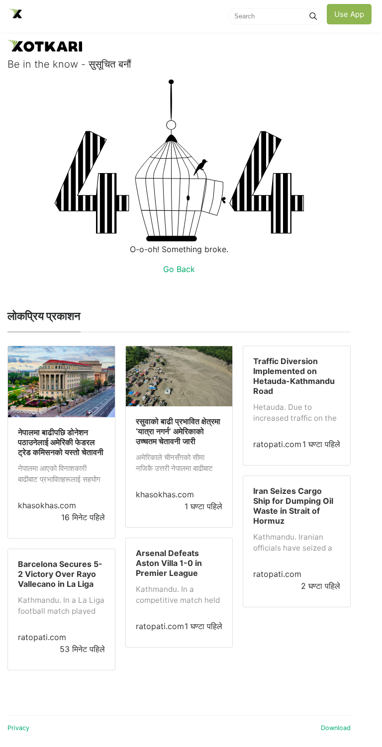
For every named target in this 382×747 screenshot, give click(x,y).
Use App (349, 14)
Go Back (179, 269)
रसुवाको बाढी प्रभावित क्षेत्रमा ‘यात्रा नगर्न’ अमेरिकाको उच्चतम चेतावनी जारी (178, 431)
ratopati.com (42, 637)
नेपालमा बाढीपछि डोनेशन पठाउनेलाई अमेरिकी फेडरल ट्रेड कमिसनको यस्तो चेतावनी (60, 442)
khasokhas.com (47, 505)
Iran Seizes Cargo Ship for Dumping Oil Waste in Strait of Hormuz (293, 506)
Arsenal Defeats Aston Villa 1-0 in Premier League (169, 563)
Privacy (18, 728)
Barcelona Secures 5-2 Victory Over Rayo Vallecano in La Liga (60, 574)
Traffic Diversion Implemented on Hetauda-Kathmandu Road (294, 376)
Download (336, 728)
